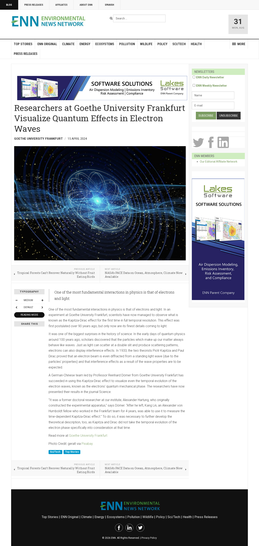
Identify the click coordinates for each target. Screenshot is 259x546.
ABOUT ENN (86, 4)
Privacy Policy (149, 537)
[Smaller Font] (16, 300)
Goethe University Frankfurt (88, 435)
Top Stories (23, 44)
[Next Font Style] (42, 307)
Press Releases (33, 4)
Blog (9, 4)
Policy (162, 44)
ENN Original (47, 44)
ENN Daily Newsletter (210, 77)
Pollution (127, 44)
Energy (85, 44)
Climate (68, 44)
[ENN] (49, 21)
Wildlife (146, 44)
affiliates (61, 4)
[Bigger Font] (42, 300)
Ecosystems (104, 44)
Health (196, 44)
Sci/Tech (179, 44)
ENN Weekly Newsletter (211, 85)
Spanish (109, 4)
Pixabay (87, 444)
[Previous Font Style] (16, 307)
